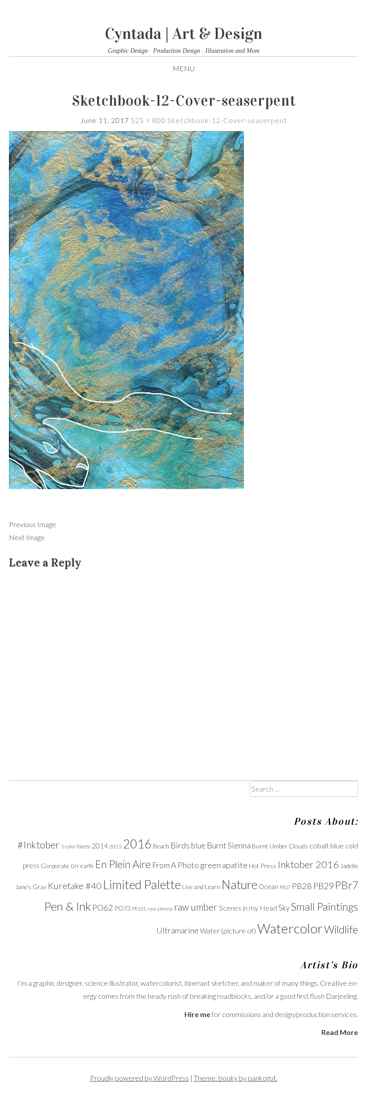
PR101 (139, 909)
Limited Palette (142, 884)
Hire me (197, 1014)
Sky (284, 907)
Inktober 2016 (308, 864)
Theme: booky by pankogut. (235, 1077)
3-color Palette (75, 846)
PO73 (123, 908)
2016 (137, 843)
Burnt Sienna (229, 845)
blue (198, 845)
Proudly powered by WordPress (139, 1077)
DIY (75, 866)
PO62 (102, 907)
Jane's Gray (31, 886)
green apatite (224, 865)
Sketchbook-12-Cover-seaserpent (227, 120)
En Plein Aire (123, 864)
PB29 (323, 886)
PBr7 (346, 885)
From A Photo (175, 865)
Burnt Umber (269, 846)
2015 (115, 846)
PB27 (285, 887)
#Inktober (38, 845)
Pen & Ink (67, 906)
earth (87, 866)
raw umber (196, 907)
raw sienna (160, 908)
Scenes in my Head (248, 907)
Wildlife (341, 929)
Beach (161, 846)
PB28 (302, 886)
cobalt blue (326, 845)
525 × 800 (148, 120)
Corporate (55, 865)
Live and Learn (201, 886)
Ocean (268, 886)
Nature (239, 884)
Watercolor (290, 928)
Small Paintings (324, 906)
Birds (180, 845)
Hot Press (262, 865)
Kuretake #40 (75, 885)
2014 (100, 846)
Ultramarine (177, 930)
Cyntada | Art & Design (183, 33)
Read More (339, 1032)
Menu (184, 68)
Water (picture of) (228, 930)
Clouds (298, 846)
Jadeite (349, 865)
